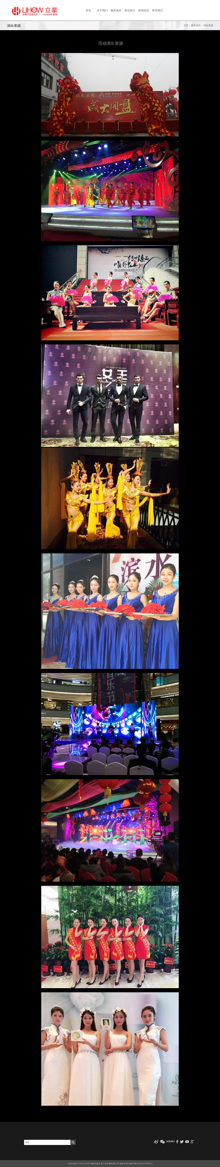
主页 (186, 25)
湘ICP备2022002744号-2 (140, 1163)
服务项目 (196, 25)
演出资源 (208, 25)
